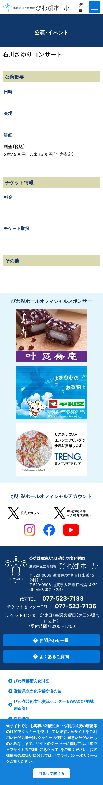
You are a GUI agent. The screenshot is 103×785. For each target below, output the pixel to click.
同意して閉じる (51, 773)
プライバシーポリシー (76, 755)
